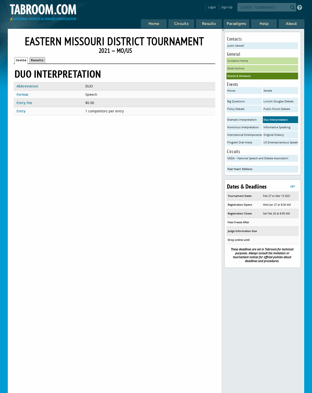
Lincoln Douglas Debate (278, 101)
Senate (267, 90)
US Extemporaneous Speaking (280, 142)
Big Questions (236, 101)
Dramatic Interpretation (242, 119)
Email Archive (235, 68)
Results (37, 60)
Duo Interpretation (275, 119)
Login (212, 7)
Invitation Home (237, 61)
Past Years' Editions (239, 169)
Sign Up (226, 7)
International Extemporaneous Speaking (244, 135)
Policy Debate (235, 109)
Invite (21, 60)
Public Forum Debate (276, 109)
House (231, 90)
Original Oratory (273, 135)
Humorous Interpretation (243, 127)
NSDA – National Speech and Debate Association (257, 158)
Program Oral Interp (239, 142)
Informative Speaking (276, 127)
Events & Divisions (239, 76)
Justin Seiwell (235, 45)
